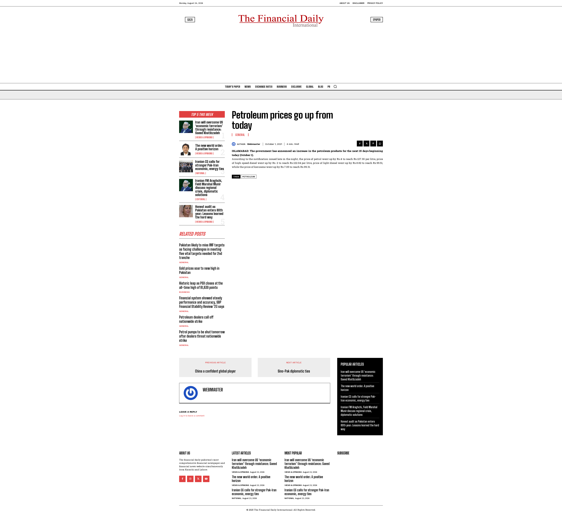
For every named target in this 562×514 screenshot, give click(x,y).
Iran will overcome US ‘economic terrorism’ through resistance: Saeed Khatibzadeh (209, 127)
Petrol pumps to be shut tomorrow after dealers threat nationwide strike (202, 336)
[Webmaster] (234, 144)
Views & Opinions (204, 137)
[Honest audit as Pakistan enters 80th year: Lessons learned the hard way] (186, 211)
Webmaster (253, 144)
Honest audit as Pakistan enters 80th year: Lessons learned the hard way (209, 212)
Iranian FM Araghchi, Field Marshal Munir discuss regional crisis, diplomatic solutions (208, 188)
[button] (335, 86)
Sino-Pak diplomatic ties (294, 371)
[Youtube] (206, 479)
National (200, 173)
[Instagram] (190, 479)
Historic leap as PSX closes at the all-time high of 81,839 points (201, 285)
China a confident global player (215, 371)
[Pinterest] (373, 143)
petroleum (248, 177)
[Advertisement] (281, 55)
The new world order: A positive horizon (209, 147)
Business (184, 292)
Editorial (200, 199)
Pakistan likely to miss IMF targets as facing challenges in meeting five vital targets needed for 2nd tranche (202, 251)
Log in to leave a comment (191, 415)
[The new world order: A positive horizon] (186, 149)
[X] (366, 143)
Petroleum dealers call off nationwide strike (196, 319)
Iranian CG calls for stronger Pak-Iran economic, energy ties (209, 165)
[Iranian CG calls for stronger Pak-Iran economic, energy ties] (186, 166)
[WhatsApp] (380, 143)
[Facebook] (360, 143)
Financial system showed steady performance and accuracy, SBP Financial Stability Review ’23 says (201, 302)
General (184, 262)
